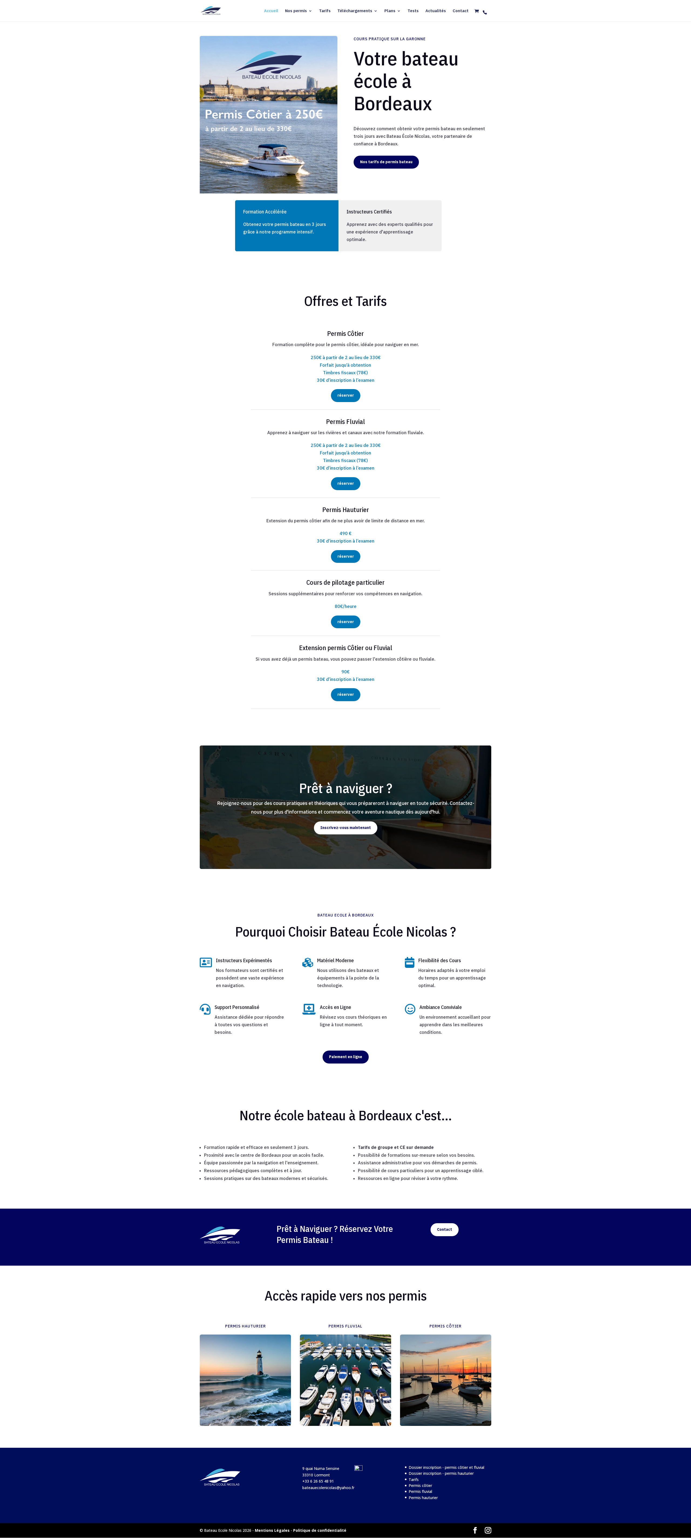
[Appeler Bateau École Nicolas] (485, 12)
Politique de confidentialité (319, 1530)
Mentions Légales (272, 1530)
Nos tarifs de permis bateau (386, 161)
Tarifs (325, 11)
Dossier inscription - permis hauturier (441, 1473)
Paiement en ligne (345, 1056)
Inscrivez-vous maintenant (345, 827)
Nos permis (296, 11)
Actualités (435, 11)
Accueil (271, 11)
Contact (461, 11)
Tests (413, 11)
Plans (389, 11)
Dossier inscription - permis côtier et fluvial (446, 1467)
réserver (345, 395)
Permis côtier (420, 1485)
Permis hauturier (423, 1497)
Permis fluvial (420, 1491)
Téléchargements (354, 11)
